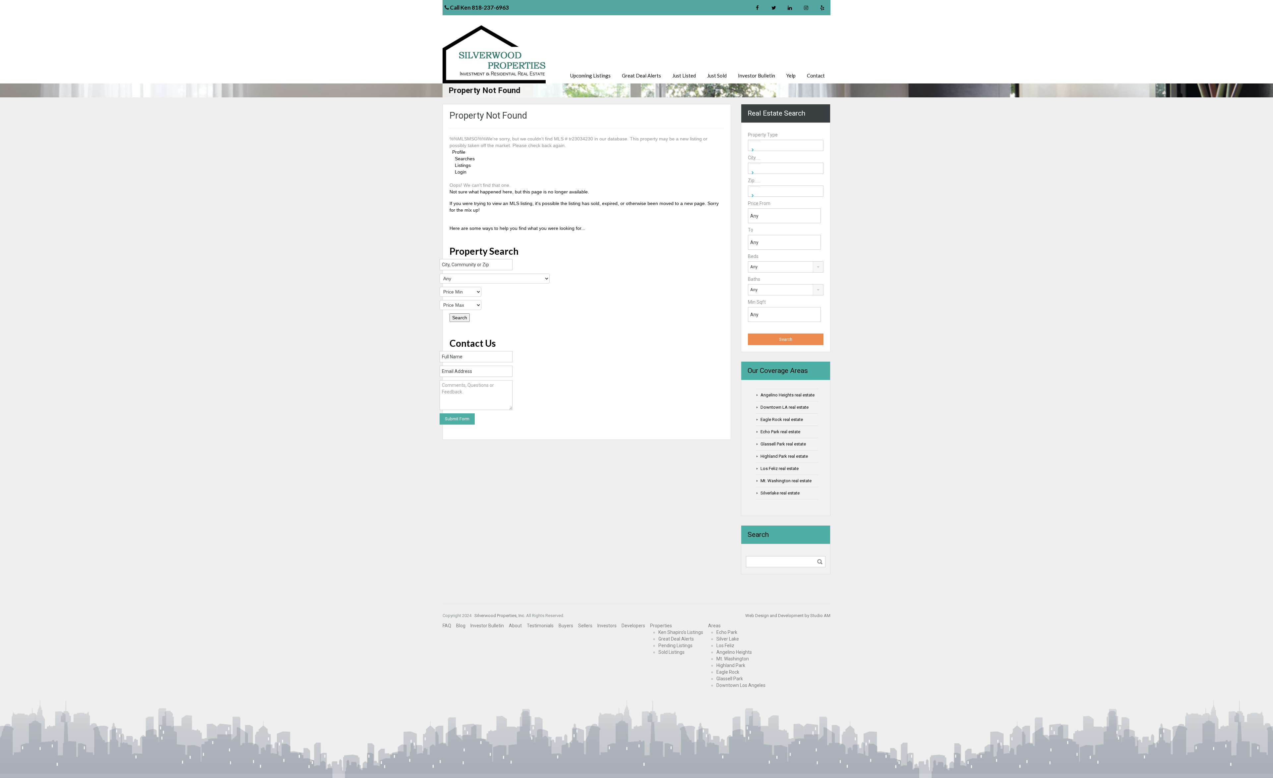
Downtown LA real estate (784, 407)
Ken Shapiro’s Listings (680, 632)
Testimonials (540, 625)
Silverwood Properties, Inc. (499, 615)
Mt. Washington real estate (786, 480)
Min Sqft (757, 302)
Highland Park (730, 665)
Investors (607, 625)
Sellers (585, 625)
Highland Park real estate (784, 456)
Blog (460, 625)
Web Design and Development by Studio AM (787, 615)
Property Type (763, 134)
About (515, 625)
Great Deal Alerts (641, 75)
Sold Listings (671, 652)
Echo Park (726, 632)
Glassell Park (729, 678)
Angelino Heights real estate (787, 394)
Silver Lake (727, 639)
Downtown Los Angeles (740, 685)
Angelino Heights (734, 652)
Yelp (791, 75)
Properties (661, 625)
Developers (633, 625)
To (750, 230)
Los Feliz (725, 645)
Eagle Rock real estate (781, 419)
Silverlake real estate (780, 493)
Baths (754, 279)
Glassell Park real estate (783, 443)
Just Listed (684, 75)
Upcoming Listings (590, 75)
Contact (816, 75)
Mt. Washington (732, 658)
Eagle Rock (727, 672)
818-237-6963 (490, 7)
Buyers (566, 625)
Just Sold (717, 75)
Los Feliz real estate (779, 468)
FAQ (447, 625)
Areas (714, 625)
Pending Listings (675, 645)
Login (460, 172)
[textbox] (757, 149)
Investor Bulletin (756, 75)
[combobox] (785, 145)
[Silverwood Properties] (496, 54)
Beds (753, 256)
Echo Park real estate (780, 431)
